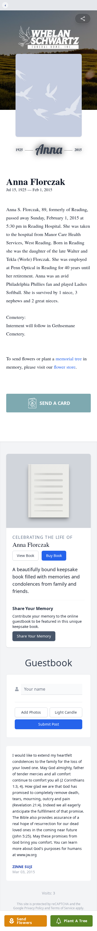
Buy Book (54, 555)
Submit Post (48, 724)
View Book (25, 555)
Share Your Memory (34, 636)
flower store (65, 367)
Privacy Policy (34, 908)
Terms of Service (63, 908)
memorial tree (69, 358)
